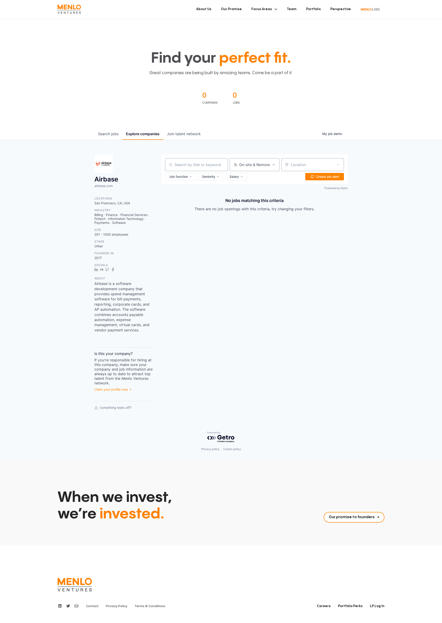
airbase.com (103, 186)
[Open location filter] (338, 165)
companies (143, 134)
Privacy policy (210, 449)
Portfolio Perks (350, 606)
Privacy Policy (116, 606)
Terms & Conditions (150, 606)
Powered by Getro (336, 188)
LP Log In (377, 606)
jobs (108, 134)
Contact (92, 606)
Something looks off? (115, 407)
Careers (324, 606)
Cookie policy (232, 449)
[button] (264, 9)
